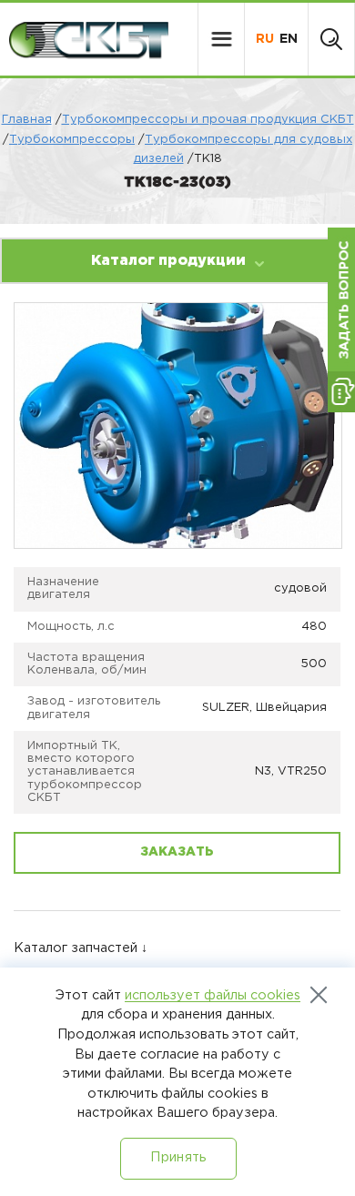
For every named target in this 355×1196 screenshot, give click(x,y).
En (288, 39)
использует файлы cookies (212, 995)
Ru (265, 39)
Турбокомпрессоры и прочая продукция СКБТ (208, 120)
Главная (27, 120)
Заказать (177, 851)
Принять (178, 1157)
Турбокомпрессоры (72, 140)
